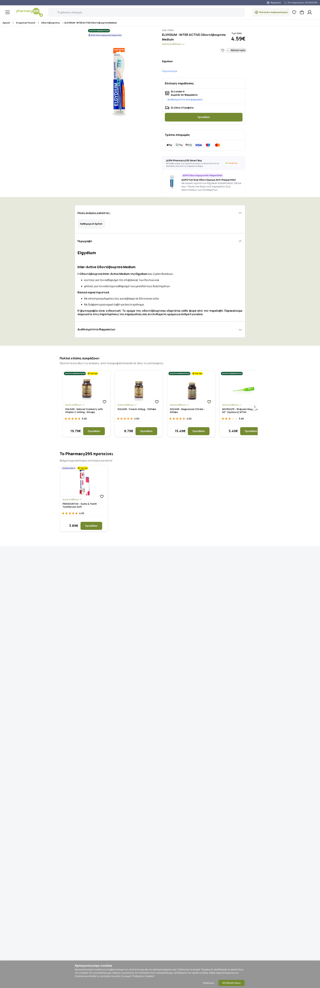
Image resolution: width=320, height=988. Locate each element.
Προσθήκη (204, 117)
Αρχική (6, 22)
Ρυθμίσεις (208, 982)
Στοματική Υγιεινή (25, 22)
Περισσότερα (169, 71)
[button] (50, 10)
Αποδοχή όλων (231, 983)
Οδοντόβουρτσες (50, 22)
